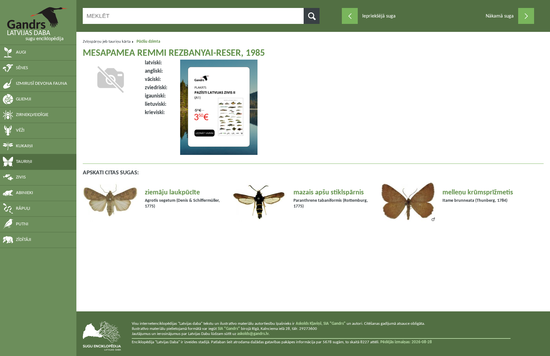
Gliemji (23, 99)
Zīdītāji (23, 239)
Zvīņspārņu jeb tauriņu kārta (106, 42)
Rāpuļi (23, 208)
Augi (21, 52)
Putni (22, 224)
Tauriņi (24, 161)
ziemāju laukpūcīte (172, 192)
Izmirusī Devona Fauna (41, 83)
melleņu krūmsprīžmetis (477, 192)
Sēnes (22, 68)
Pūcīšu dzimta (148, 42)
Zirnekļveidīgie (32, 115)
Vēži (20, 130)
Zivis (21, 177)
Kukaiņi (24, 146)
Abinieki (24, 193)
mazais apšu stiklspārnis (328, 192)
